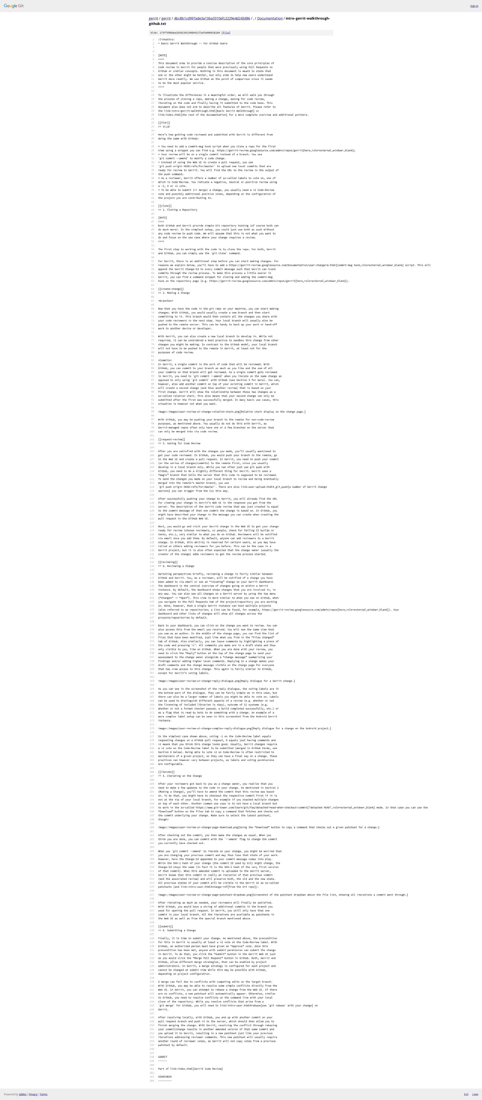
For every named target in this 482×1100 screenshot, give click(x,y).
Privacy (33, 1094)
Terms (43, 1094)
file (226, 32)
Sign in (474, 6)
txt (466, 1094)
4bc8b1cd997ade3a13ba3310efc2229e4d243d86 (212, 18)
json (475, 1094)
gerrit (153, 18)
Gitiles (22, 1094)
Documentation (270, 18)
